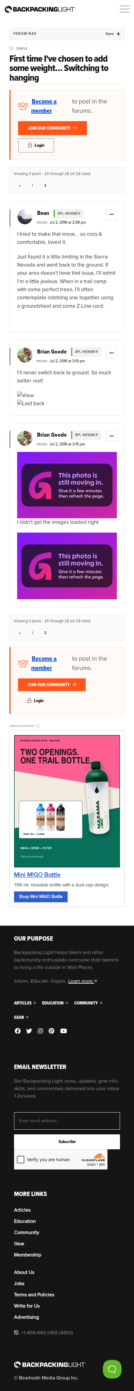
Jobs (19, 1283)
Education (53, 1003)
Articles (23, 1003)
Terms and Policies (34, 1295)
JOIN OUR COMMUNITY (49, 128)
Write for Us (27, 1306)
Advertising (26, 1317)
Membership (27, 1255)
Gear (19, 1017)
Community (86, 1003)
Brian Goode (52, 352)
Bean (43, 213)
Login (39, 145)
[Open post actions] (111, 214)
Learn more (81, 981)
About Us (24, 1272)
